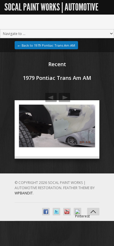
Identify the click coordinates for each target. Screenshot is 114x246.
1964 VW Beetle (51, 97)
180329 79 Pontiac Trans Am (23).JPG (64, 97)
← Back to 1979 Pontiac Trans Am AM (46, 45)
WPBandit (24, 193)
